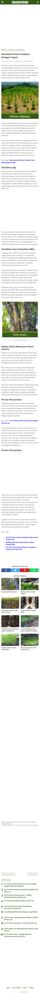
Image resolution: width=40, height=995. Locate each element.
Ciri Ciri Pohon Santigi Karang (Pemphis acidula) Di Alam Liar (21, 918)
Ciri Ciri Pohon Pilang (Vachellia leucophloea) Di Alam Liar (21, 890)
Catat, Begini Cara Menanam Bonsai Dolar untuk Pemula (21, 930)
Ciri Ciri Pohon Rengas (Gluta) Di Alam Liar (19, 901)
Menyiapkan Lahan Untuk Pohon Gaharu (28, 648)
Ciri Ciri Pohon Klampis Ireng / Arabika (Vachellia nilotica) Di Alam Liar (18, 896)
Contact (31, 987)
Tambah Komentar (28, 61)
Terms (8, 987)
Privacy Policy (16, 987)
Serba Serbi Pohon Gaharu (9, 592)
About (25, 987)
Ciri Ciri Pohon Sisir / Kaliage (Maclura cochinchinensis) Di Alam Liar (17, 935)
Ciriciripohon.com (24, 992)
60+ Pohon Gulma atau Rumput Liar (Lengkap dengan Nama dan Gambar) (20, 885)
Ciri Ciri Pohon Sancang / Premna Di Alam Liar (20, 923)
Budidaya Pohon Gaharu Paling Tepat (8, 648)
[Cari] (38, 2)
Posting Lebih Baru (8, 874)
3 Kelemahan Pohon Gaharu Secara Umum (9, 611)
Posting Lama (33, 874)
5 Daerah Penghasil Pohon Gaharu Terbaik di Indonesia (29, 630)
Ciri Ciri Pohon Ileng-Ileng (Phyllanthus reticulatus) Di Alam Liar (18, 907)
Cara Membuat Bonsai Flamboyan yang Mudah (20, 912)
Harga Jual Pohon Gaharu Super (28, 611)
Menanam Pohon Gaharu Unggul (28, 592)
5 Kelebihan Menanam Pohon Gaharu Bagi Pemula (10, 630)
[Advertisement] (20, 27)
